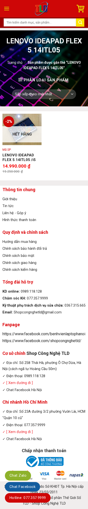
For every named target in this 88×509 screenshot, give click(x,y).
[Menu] (7, 8)
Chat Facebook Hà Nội (24, 390)
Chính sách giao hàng (19, 263)
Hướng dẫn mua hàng (19, 242)
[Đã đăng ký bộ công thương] (44, 461)
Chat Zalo (18, 475)
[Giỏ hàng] (80, 8)
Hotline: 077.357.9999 (28, 498)
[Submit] (80, 22)
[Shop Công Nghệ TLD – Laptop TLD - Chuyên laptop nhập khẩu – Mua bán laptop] (42, 8)
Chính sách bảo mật (18, 256)
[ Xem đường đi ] (19, 383)
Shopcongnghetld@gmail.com (38, 312)
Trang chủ (14, 62)
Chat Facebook (22, 486)
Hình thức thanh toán (19, 220)
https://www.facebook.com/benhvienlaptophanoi (43, 334)
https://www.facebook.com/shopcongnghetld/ (41, 340)
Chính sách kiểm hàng (19, 270)
